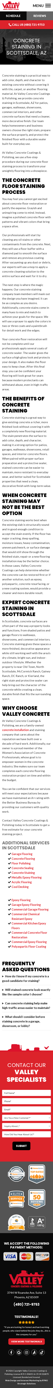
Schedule (13, 15)
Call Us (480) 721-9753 (28, 24)
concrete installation (15, 730)
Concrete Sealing (23, 868)
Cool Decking (20, 886)
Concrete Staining (23, 872)
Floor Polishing (21, 863)
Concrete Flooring (23, 858)
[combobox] (26, 1118)
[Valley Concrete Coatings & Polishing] (11, 5)
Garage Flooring (22, 854)
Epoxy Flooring (21, 900)
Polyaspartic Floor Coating (29, 946)
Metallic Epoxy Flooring (27, 877)
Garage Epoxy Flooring (26, 904)
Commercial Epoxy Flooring (29, 941)
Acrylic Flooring (22, 882)
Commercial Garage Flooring (30, 909)
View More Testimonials (26, 1341)
